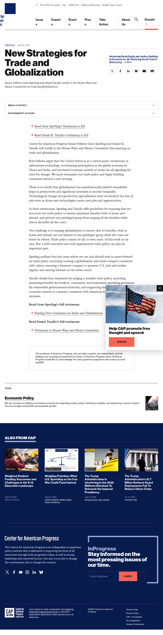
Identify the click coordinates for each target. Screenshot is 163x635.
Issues (39, 22)
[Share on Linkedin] (128, 71)
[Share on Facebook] (120, 71)
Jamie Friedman (52, 500)
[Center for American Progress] (11, 15)
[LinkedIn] (34, 572)
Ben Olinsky (104, 500)
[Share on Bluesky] (136, 71)
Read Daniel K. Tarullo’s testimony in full (61, 135)
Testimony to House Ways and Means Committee (67, 330)
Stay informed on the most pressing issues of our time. (117, 557)
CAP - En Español (134, 617)
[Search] (136, 23)
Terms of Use (132, 609)
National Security (90, 5)
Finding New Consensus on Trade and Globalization (69, 313)
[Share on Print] (152, 71)
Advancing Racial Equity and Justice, (129, 56)
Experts (56, 22)
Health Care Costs (112, 5)
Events (73, 22)
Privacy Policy (132, 613)
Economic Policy (19, 398)
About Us (126, 22)
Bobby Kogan (66, 500)
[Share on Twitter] (112, 71)
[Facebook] (14, 572)
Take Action (103, 22)
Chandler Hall (131, 500)
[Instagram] (27, 572)
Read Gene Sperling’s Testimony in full (60, 126)
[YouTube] (20, 572)
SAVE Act (74, 5)
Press (88, 22)
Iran (64, 5)
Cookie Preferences (135, 624)
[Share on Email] (144, 71)
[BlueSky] (41, 572)
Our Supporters (133, 620)
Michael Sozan (91, 500)
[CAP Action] (15, 613)
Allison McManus (52, 502)
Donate (150, 19)
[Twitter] (7, 572)
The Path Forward (50, 5)
